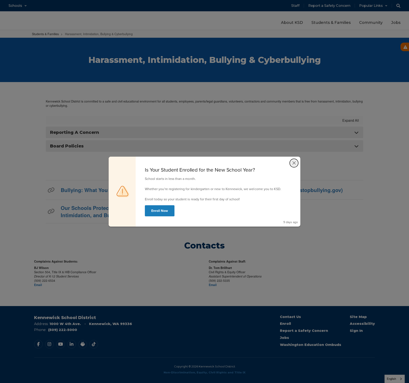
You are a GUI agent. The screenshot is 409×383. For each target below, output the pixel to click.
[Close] (294, 163)
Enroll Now (159, 210)
